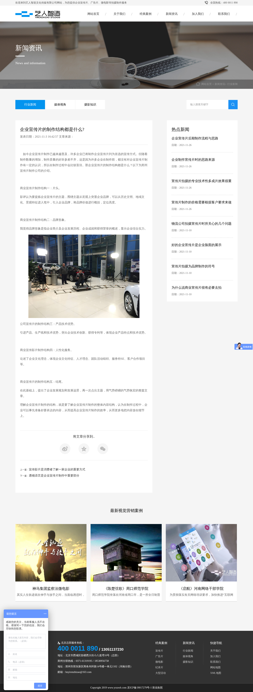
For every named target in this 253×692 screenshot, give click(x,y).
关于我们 (119, 13)
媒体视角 (60, 104)
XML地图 (215, 673)
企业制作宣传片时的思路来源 (193, 160)
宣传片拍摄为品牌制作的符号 (193, 266)
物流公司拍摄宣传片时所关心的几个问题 (202, 223)
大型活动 (160, 673)
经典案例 (146, 13)
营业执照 (157, 687)
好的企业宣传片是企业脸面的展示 (197, 245)
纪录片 (159, 667)
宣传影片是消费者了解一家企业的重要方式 (57, 469)
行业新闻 (232, 84)
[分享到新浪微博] (65, 449)
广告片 (159, 656)
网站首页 (93, 13)
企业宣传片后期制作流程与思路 (195, 138)
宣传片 (159, 650)
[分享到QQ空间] (84, 449)
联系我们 (224, 13)
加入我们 (198, 13)
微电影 (159, 661)
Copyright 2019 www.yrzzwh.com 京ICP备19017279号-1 (121, 687)
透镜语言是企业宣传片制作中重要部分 (54, 475)
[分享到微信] (102, 449)
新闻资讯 (172, 13)
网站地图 (215, 667)
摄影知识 (90, 104)
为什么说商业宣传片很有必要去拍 (197, 287)
